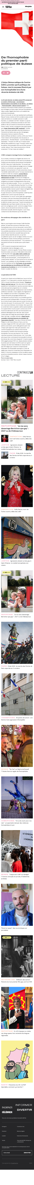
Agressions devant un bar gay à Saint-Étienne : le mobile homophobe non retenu (12, 447)
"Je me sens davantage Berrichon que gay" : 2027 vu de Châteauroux (15, 428)
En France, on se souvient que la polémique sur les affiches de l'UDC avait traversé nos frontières (16, 265)
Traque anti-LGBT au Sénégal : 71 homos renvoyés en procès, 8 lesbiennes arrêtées (15, 877)
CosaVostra (14, 1163)
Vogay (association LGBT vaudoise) (14, 128)
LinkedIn (4, 1135)
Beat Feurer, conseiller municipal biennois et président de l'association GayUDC (15, 318)
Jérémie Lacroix (8, 67)
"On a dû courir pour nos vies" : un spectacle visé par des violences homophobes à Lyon (16, 823)
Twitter (3, 1140)
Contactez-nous (20, 1126)
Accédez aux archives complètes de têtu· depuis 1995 (13, 3)
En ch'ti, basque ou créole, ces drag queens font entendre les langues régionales (16, 1033)
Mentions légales (21, 1131)
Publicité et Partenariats (22, 1135)
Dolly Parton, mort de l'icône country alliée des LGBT (21, 439)
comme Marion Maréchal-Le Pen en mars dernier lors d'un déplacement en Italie (14, 175)
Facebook (4, 1131)
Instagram (4, 1126)
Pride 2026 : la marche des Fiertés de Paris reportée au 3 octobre (21, 455)
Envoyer (27, 1152)
